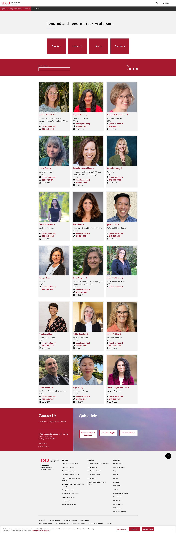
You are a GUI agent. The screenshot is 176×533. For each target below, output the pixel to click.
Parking (115, 475)
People (35, 9)
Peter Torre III (45, 387)
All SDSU (166, 3)
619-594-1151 (81, 399)
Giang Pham (44, 277)
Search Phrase (43, 66)
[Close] (173, 529)
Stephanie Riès (45, 333)
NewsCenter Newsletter (120, 493)
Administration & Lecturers (88, 433)
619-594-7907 (48, 289)
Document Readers (55, 520)
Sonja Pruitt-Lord (114, 277)
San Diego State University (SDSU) (98, 463)
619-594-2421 (115, 236)
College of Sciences (68, 490)
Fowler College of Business (70, 494)
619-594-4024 (48, 236)
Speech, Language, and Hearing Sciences (14, 9)
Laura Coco (44, 168)
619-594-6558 (115, 345)
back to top (168, 456)
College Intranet (128, 432)
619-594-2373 (48, 345)
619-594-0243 (81, 292)
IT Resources (117, 508)
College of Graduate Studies (70, 475)
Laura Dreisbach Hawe (82, 168)
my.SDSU (116, 482)
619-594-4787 (48, 399)
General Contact (118, 463)
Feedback (109, 523)
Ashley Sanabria (80, 333)
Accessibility (42, 520)
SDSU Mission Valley (94, 475)
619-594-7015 (114, 399)
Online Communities (119, 512)
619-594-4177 (81, 182)
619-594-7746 (42, 444)
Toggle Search (157, 3)
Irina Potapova (79, 277)
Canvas (115, 478)
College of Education (68, 467)
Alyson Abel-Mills (47, 114)
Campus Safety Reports (45, 523)
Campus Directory (118, 467)
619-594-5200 (45, 465)
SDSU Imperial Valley (94, 471)
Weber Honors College (69, 505)
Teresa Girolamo (46, 224)
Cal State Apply (108, 432)
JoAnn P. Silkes (113, 333)
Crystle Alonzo (79, 114)
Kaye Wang (78, 387)
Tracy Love (77, 224)
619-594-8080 (115, 180)
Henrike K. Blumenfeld (116, 114)
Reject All (134, 529)
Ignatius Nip (112, 224)
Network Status (118, 500)
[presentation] (64, 460)
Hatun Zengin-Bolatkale (117, 387)
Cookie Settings (84, 520)
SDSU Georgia (92, 467)
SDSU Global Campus (68, 497)
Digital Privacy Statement (70, 520)
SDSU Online (92, 478)
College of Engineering (69, 471)
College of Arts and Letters (70, 463)
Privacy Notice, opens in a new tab (41, 531)
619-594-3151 (47, 180)
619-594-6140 (81, 345)
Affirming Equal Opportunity (96, 523)
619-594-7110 (114, 126)
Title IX (115, 489)
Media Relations (118, 497)
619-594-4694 (48, 129)
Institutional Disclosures (62, 523)
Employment (117, 486)
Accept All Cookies (148, 529)
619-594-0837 (81, 126)
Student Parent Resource (78, 523)
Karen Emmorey (113, 168)
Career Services (118, 504)
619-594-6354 (81, 236)
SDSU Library (66, 501)
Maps (115, 471)
